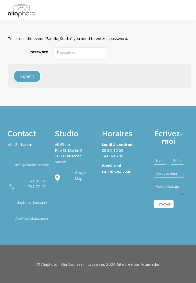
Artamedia (150, 264)
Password (39, 51)
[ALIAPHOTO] (21, 10)
